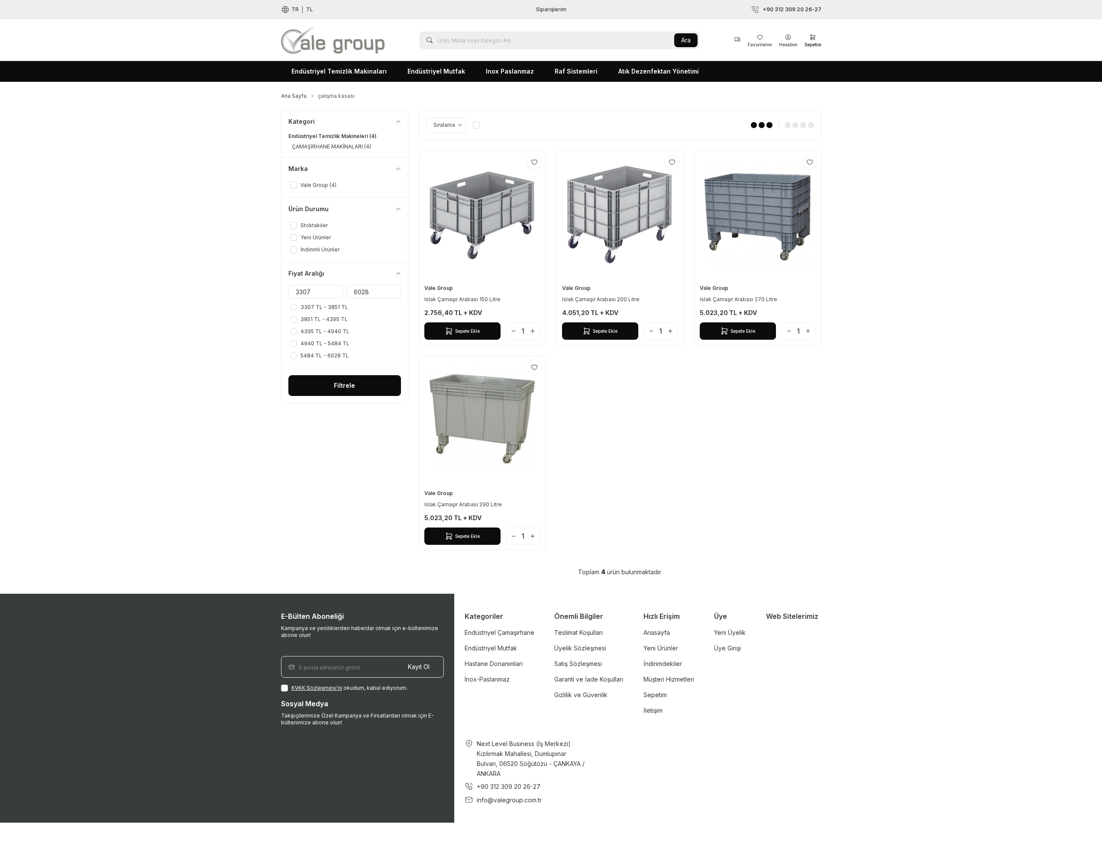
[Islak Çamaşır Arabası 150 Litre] (482, 214)
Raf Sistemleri (576, 71)
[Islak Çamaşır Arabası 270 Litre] (758, 214)
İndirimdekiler (662, 663)
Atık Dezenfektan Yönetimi (658, 71)
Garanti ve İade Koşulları (588, 679)
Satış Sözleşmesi (578, 663)
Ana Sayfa (294, 96)
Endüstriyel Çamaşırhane (499, 632)
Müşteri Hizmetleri (668, 679)
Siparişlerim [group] (551, 9)
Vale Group (439, 288)
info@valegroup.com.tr (509, 800)
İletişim (652, 710)
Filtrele (344, 385)
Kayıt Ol (419, 666)
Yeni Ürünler (660, 648)
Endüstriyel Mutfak (436, 71)
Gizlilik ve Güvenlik (581, 694)
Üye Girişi (727, 648)
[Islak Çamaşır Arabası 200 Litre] (620, 214)
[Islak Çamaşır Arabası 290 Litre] (482, 419)
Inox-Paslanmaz (487, 679)
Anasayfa (656, 632)
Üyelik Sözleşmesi (580, 648)
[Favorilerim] (737, 40)
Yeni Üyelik (730, 632)
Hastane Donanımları (494, 663)
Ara (686, 40)
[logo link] (333, 40)
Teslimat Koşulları (578, 632)
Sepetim (655, 694)
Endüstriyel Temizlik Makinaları (339, 71)
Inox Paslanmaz (510, 71)
